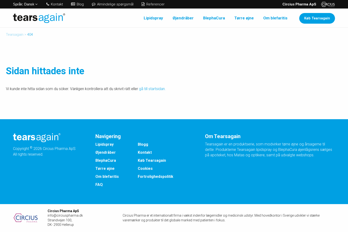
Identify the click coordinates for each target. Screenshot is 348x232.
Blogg (143, 144)
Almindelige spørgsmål (115, 4)
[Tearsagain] (39, 18)
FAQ (99, 184)
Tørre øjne (244, 18)
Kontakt (56, 4)
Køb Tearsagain (317, 18)
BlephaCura (214, 18)
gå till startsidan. (152, 89)
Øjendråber (183, 18)
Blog (80, 4)
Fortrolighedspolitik (155, 176)
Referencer (155, 4)
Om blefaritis (275, 18)
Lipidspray (153, 18)
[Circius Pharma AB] (30, 218)
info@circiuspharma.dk (65, 215)
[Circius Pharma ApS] (326, 4)
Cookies (145, 168)
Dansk (24, 4)
